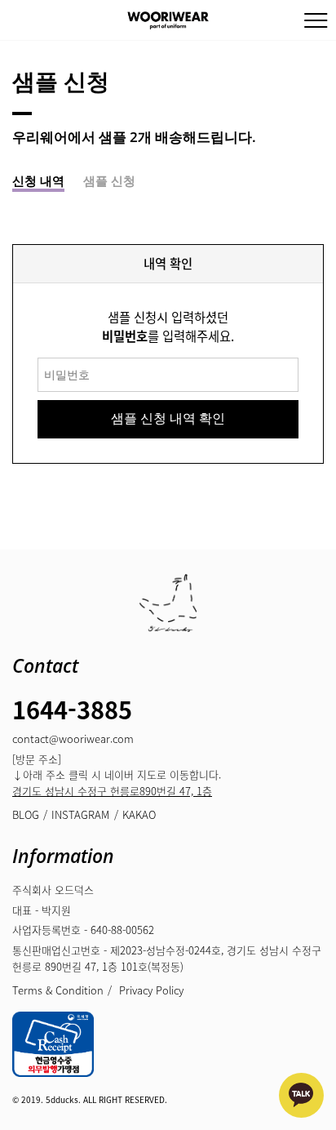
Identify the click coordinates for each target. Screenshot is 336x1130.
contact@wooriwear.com (73, 738)
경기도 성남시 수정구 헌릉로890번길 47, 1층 (112, 791)
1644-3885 (72, 709)
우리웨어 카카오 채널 (301, 1095)
